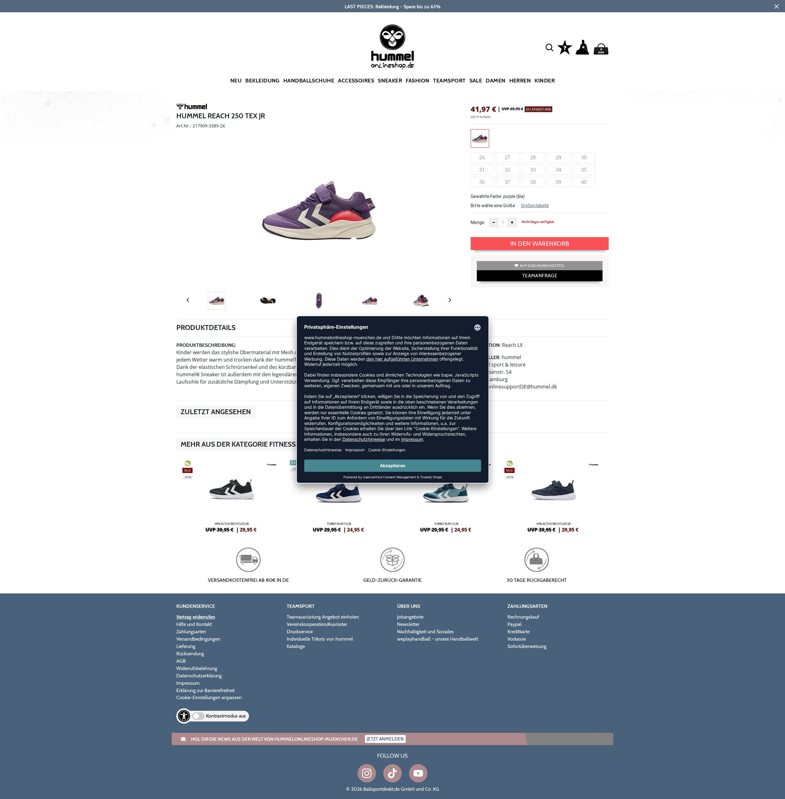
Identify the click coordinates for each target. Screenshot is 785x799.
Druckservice (300, 631)
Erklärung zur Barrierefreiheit (205, 690)
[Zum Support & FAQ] (564, 46)
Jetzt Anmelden (385, 739)
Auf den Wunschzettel (542, 265)
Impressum (188, 683)
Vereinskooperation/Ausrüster (317, 624)
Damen (495, 80)
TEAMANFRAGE (539, 275)
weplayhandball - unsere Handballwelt (437, 639)
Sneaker (390, 80)
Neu (236, 80)
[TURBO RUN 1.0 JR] (339, 495)
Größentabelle (535, 205)
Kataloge (296, 646)
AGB (181, 661)
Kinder (544, 80)
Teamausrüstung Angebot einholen (323, 617)
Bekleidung (262, 80)
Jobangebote (410, 617)
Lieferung (185, 646)
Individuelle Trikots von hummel (320, 639)
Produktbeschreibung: (206, 345)
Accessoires (356, 80)
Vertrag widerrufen (195, 617)
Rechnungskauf (523, 617)
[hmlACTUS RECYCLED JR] (231, 495)
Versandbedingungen (198, 639)
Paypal (514, 624)
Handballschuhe (308, 80)
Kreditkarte (518, 631)
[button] (549, 47)
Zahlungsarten (191, 631)
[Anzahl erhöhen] (512, 222)
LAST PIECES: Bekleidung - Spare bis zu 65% (393, 6)
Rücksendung (190, 654)
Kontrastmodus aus (226, 716)
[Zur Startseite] (392, 47)
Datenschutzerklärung (199, 676)
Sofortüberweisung (526, 646)
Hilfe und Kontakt (194, 624)
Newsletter (408, 624)
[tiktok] (392, 773)
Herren (520, 80)
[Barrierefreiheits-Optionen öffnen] (184, 716)
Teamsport (449, 80)
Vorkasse (516, 639)
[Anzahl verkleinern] (493, 222)
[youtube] (418, 773)
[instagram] (367, 773)
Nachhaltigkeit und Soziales (425, 631)
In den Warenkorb (539, 243)
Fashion (417, 80)
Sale (475, 80)
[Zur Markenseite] (191, 107)
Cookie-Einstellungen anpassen (209, 697)
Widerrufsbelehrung (196, 668)
